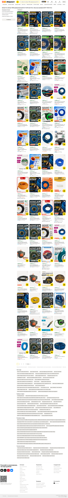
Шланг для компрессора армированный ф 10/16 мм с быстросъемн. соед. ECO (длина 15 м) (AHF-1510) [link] (35, 149)
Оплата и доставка (39, 468)
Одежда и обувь (22, 474)
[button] (20, 10)
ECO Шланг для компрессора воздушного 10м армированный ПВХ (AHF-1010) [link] (60, 30)
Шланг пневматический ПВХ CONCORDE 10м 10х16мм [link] (59, 195)
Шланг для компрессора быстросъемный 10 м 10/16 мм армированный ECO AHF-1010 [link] (35, 30)
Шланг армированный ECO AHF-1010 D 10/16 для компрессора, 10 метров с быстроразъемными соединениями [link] (23, 30)
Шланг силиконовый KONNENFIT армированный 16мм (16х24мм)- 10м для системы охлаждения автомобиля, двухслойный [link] (22, 149)
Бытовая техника (22, 469)
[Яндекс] (65, 496)
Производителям (56, 469)
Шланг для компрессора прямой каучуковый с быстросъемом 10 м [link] (23, 173)
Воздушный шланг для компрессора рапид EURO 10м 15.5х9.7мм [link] (22, 357)
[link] (23, 371)
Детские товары (22, 490)
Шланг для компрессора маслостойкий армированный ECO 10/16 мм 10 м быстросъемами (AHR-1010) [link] (35, 54)
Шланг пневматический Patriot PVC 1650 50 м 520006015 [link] (47, 102)
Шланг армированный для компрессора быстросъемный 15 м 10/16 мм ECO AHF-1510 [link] (59, 219)
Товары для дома (22, 475)
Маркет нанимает (56, 472)
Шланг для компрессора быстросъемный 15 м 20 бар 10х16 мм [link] (59, 265)
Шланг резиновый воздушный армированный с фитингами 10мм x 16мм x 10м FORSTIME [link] (59, 289)
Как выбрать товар (39, 466)
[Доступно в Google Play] (5, 471)
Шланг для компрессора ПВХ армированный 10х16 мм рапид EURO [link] (60, 243)
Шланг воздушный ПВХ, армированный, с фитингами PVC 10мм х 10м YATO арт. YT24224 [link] (59, 172)
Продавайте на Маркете (40, 484)
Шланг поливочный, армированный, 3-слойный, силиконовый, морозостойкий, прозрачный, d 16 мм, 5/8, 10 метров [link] (22, 102)
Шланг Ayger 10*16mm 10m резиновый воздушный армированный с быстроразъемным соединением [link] (46, 265)
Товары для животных (23, 487)
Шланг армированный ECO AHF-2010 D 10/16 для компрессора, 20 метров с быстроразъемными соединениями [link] (60, 54)
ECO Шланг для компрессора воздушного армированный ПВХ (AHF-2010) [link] (23, 311)
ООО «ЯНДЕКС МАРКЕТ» (63, 495)
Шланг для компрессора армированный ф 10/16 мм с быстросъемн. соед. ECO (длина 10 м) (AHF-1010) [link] (47, 30)
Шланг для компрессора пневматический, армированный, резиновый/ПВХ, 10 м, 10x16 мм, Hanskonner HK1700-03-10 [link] (35, 311)
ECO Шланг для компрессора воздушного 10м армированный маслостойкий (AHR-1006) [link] (47, 243)
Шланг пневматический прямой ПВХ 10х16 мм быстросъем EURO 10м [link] (60, 102)
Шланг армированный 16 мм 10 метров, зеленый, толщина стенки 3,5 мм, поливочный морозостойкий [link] (60, 78)
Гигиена (21, 471)
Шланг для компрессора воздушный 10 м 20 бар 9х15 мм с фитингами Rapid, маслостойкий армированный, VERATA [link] (47, 289)
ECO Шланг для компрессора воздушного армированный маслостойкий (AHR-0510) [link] (22, 219)
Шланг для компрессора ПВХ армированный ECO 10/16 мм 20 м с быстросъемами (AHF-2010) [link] (35, 219)
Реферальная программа (58, 468)
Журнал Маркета (39, 474)
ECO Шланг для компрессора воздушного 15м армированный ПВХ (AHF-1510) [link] (47, 173)
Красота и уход (22, 478)
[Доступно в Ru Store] (11, 471)
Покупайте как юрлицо (40, 469)
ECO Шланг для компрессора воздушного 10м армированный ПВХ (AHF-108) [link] (35, 196)
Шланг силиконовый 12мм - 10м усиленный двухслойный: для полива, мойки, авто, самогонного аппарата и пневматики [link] (60, 125)
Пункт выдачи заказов (57, 471)
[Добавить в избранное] (27, 12)
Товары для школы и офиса (24, 484)
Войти (64, 1)
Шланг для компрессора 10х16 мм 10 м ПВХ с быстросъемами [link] (47, 334)
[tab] (5, 4)
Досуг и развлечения (23, 466)
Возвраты (37, 472)
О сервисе (38, 471)
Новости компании (57, 466)
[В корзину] (27, 25)
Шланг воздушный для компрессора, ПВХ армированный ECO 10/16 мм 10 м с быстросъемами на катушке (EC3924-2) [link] (23, 78)
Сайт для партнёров (39, 487)
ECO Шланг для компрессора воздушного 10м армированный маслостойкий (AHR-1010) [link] (23, 125)
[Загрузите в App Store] (1, 471)
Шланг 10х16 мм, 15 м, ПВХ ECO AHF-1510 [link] (60, 357)
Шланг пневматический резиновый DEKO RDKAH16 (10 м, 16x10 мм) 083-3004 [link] (23, 196)
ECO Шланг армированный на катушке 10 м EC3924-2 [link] (59, 334)
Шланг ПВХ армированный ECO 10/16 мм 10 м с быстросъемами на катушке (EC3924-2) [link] (47, 125)
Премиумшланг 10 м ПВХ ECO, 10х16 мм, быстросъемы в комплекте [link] (47, 149)
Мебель (21, 468)
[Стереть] (38, 2)
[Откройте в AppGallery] (8, 471)
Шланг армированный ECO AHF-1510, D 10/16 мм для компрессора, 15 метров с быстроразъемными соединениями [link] (47, 54)
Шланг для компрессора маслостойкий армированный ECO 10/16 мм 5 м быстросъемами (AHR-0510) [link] (35, 243)
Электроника (22, 472)
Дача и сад (21, 481)
